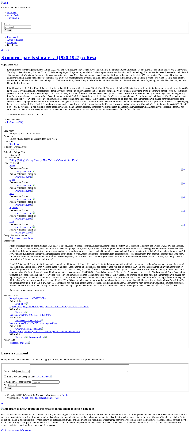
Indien (12, 165)
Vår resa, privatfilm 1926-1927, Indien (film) (30, 315)
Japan (12, 179)
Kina (12, 193)
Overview (11, 12)
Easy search (12, 37)
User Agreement (42, 376)
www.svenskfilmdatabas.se (28, 320)
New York (54, 160)
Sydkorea (14, 207)
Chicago (34, 160)
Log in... (66, 395)
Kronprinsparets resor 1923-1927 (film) (28, 298)
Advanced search (15, 40)
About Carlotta (14, 15)
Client (25, 398)
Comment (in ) (17, 371)
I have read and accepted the (28, 376)
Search (7, 24)
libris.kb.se (20, 312)
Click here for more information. (16, 430)
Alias (6, 385)
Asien (15, 238)
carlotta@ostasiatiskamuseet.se (44, 398)
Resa (14, 144)
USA (12, 221)
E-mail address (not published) (18, 382)
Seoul (72, 160)
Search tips (12, 42)
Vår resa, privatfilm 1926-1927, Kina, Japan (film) (33, 323)
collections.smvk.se (19, 343)
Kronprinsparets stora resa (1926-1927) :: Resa (48, 57)
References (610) (15, 122)
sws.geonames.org (24, 171)
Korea (27, 238)
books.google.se (36, 337)
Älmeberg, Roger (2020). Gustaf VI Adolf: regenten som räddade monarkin (45, 331)
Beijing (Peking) (17, 160)
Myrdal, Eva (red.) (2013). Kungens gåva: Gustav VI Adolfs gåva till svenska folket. (49, 306)
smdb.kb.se (20, 304)
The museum (13, 18)
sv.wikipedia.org (23, 177)
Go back (5, 50)
